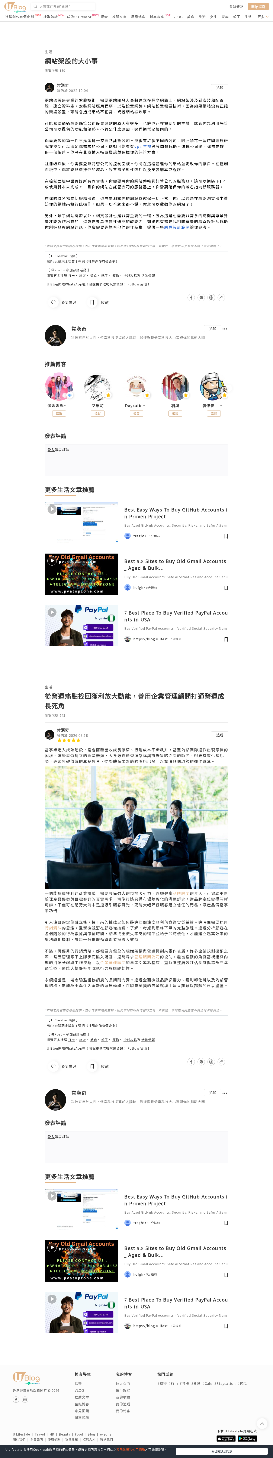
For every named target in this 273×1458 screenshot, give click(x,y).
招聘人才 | (91, 1439)
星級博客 (138, 16)
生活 (248, 16)
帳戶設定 (123, 1390)
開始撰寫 (258, 6)
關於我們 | (21, 1439)
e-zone (106, 1434)
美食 (190, 16)
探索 (104, 16)
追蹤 (219, 87)
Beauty (67, 1434)
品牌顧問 (181, 893)
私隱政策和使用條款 (130, 1449)
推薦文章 (119, 16)
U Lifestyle (24, 1434)
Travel (42, 1434)
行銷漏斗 (53, 928)
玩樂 (225, 16)
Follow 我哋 (137, 284)
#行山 (173, 1383)
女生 (213, 16)
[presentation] (45, 388)
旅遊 (202, 16)
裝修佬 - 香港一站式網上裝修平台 (213, 405)
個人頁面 (123, 1383)
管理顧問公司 (147, 956)
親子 (236, 16)
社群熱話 (50, 16)
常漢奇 (63, 85)
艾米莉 (98, 405)
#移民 (242, 1383)
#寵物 (162, 1383)
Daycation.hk (136, 405)
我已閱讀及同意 (221, 1451)
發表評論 (58, 449)
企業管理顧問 (113, 962)
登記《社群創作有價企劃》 (98, 261)
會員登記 (236, 6)
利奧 (175, 405)
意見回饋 (82, 1410)
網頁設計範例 (177, 227)
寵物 (115, 275)
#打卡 (184, 1383)
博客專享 (157, 16)
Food (81, 1434)
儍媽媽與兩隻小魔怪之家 (59, 405)
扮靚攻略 (130, 275)
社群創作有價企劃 (19, 16)
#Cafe (207, 1383)
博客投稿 (82, 1417)
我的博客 (123, 1410)
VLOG (178, 16)
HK (54, 1434)
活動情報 (148, 275)
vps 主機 (143, 146)
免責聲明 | (39, 1439)
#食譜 (196, 1383)
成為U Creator (79, 16)
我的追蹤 (123, 1403)
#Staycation (225, 1383)
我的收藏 (123, 1397)
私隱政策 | (74, 1439)
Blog (94, 1434)
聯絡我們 (107, 1439)
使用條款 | (56, 1439)
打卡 (71, 275)
